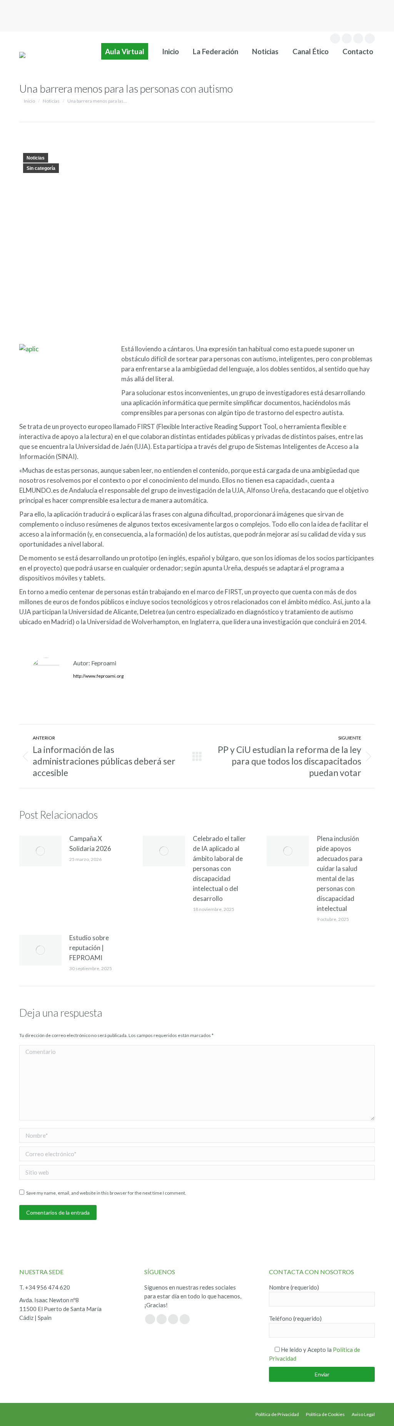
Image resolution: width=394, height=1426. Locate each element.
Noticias (36, 158)
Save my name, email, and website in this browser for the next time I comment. (106, 1193)
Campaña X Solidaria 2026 (90, 843)
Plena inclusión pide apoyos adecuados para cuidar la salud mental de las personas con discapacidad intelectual (339, 873)
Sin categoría (41, 168)
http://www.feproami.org (98, 676)
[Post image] (40, 851)
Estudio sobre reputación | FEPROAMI (89, 948)
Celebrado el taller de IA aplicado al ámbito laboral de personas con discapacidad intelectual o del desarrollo (219, 868)
